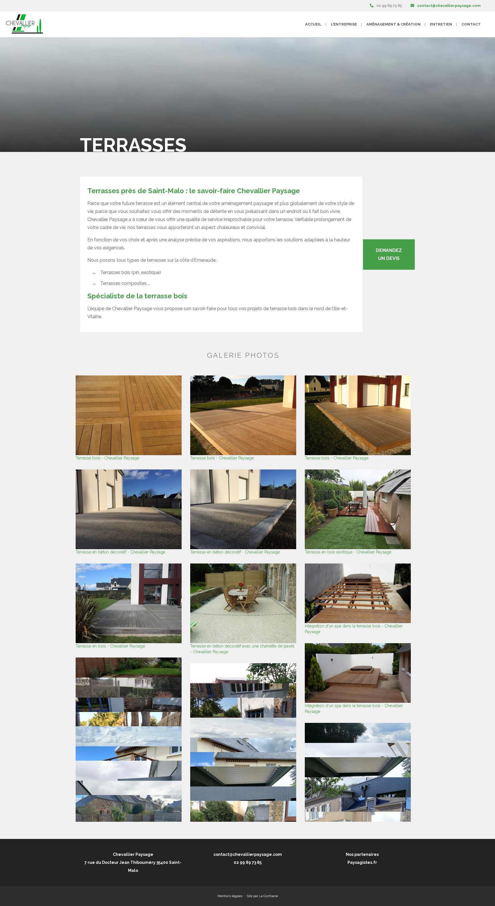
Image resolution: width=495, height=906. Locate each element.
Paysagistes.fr (362, 862)
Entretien (441, 24)
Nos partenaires (362, 854)
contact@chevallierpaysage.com (449, 5)
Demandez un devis (389, 254)
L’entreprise (344, 24)
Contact (471, 24)
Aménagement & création (393, 24)
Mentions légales (229, 896)
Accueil (313, 24)
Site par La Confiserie (262, 896)
